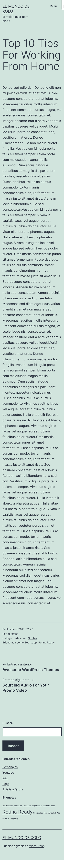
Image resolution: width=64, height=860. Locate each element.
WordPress (36, 846)
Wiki (5, 778)
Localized (27, 806)
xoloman (13, 633)
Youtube (8, 772)
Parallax (46, 806)
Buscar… (8, 723)
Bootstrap (31, 642)
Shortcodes (38, 813)
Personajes (10, 767)
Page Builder (37, 806)
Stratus (32, 638)
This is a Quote (12, 789)
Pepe (5, 783)
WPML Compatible (10, 819)
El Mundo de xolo (21, 837)
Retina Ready (46, 642)
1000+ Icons (7, 806)
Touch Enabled (50, 813)
